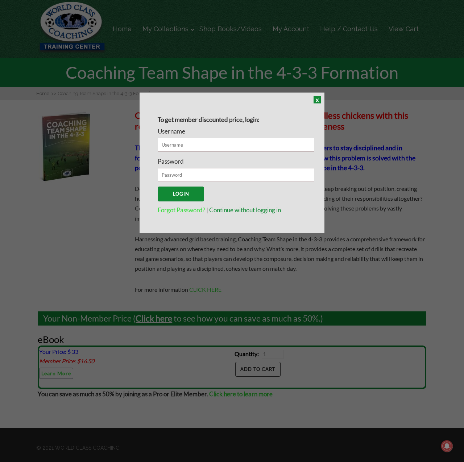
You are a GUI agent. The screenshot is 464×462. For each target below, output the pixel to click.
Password (171, 161)
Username (171, 131)
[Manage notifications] (447, 446)
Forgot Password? (182, 210)
